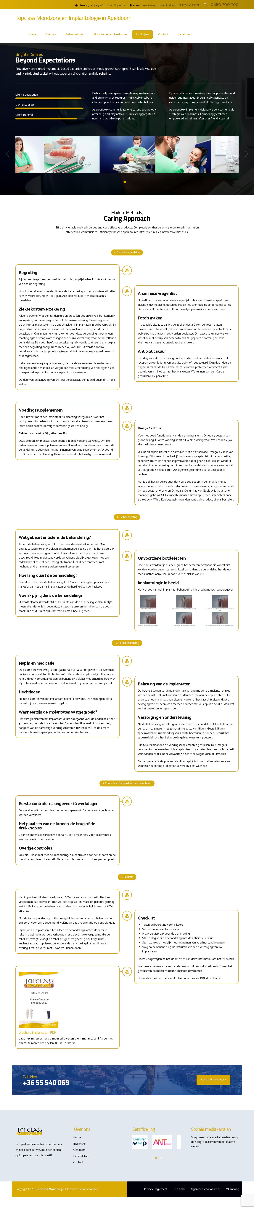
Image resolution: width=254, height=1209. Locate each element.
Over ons (51, 34)
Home (32, 34)
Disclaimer (179, 1189)
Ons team (79, 1149)
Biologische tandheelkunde (110, 34)
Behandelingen (75, 34)
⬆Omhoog (232, 1189)
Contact (163, 34)
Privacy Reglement (155, 1189)
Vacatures (184, 34)
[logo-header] (29, 1131)
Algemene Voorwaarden (206, 1189)
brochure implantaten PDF (37, 1033)
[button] (8, 154)
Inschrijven (142, 34)
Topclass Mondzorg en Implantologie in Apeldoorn (73, 17)
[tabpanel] (43, 154)
